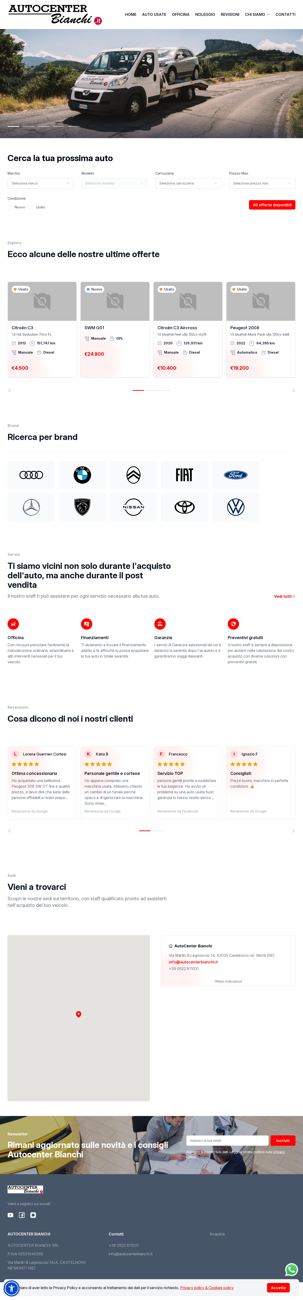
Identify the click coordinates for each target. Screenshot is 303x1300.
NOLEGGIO (205, 14)
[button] (78, 1014)
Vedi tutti (283, 596)
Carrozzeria (164, 173)
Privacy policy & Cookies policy (207, 1287)
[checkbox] (10, 207)
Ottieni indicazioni (228, 981)
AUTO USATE (154, 14)
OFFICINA (181, 14)
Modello (87, 173)
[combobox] (41, 183)
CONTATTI (285, 14)
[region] (151, 337)
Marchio (14, 173)
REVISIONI (230, 14)
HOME (130, 14)
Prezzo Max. (239, 173)
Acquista (217, 1234)
